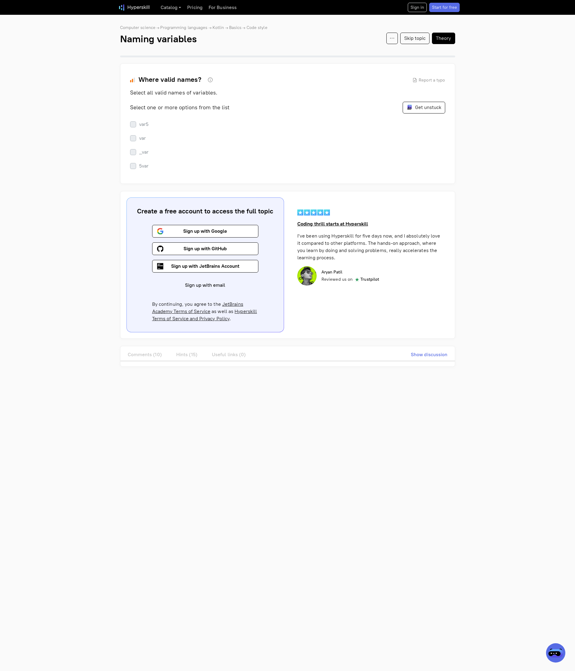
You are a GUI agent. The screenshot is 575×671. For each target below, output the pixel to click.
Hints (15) (186, 354)
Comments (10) (145, 354)
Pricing (195, 7)
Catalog (169, 7)
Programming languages (183, 27)
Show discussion (429, 354)
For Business (223, 7)
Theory (443, 38)
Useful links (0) (229, 354)
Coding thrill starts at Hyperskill (332, 224)
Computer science (138, 27)
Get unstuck (427, 107)
